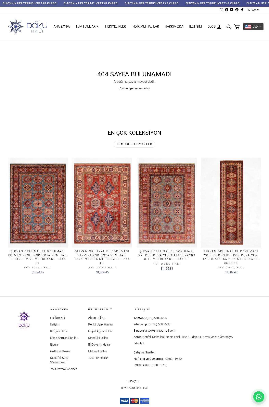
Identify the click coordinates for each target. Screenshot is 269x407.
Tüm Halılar (86, 26)
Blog (212, 26)
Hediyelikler (115, 26)
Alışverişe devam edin (135, 88)
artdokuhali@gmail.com (160, 330)
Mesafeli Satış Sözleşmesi (59, 360)
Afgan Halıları (96, 318)
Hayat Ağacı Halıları (100, 331)
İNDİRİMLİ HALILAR (145, 26)
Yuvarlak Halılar (98, 358)
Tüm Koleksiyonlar (134, 144)
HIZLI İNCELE (38, 243)
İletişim (195, 26)
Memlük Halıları (98, 338)
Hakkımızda (174, 26)
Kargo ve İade (59, 331)
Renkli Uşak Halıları (100, 324)
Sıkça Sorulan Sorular (63, 338)
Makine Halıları (97, 351)
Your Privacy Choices (63, 369)
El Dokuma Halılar (99, 344)
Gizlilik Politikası (60, 351)
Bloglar (54, 344)
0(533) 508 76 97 (160, 324)
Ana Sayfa (62, 26)
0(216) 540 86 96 (156, 318)
